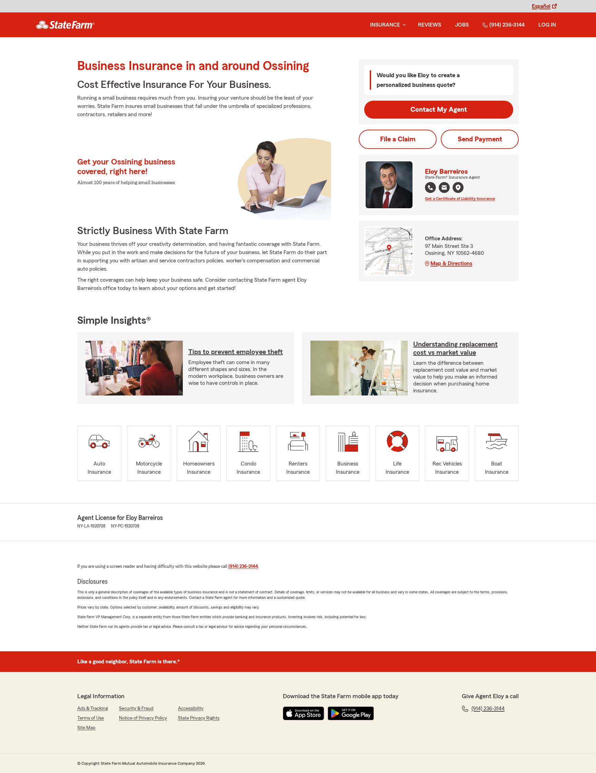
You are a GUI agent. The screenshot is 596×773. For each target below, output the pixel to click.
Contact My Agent (438, 109)
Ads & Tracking (92, 708)
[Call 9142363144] (430, 187)
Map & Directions (451, 263)
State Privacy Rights (198, 718)
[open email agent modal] (444, 188)
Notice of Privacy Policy (143, 718)
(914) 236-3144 (507, 25)
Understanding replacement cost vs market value (455, 348)
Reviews (429, 25)
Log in (547, 25)
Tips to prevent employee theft (235, 352)
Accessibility (190, 708)
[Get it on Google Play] (351, 713)
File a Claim (398, 139)
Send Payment (480, 139)
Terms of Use (90, 718)
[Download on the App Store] (303, 713)
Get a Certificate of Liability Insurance (460, 199)
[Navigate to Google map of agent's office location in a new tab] (458, 187)
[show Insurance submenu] (403, 25)
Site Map (86, 727)
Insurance (385, 25)
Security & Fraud (136, 708)
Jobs (462, 25)
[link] (65, 25)
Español (541, 6)
